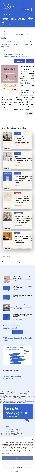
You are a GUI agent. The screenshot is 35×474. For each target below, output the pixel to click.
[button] (32, 439)
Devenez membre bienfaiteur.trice (22, 287)
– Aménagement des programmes (16, 57)
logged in (14, 262)
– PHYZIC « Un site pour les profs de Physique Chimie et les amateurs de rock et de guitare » (17, 44)
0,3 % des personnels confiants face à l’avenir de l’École (23, 140)
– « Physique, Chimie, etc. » (13, 54)
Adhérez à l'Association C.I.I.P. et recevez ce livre (22, 277)
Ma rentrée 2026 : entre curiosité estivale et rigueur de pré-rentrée (23, 219)
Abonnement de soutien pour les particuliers (22, 305)
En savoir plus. (24, 109)
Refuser (17, 462)
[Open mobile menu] (23, 3)
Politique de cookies (16, 471)
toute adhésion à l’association (27, 81)
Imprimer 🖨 (19, 61)
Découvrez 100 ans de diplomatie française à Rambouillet (23, 239)
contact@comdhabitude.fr (12, 376)
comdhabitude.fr (9, 378)
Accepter (17, 458)
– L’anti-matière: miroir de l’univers (16, 34)
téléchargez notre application (16, 402)
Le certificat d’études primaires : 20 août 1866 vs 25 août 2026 (23, 199)
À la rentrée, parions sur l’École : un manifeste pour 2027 (23, 180)
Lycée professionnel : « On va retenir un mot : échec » (23, 160)
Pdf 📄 (30, 61)
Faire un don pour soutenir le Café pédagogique (22, 296)
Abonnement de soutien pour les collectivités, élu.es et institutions (22, 315)
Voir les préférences (17, 467)
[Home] (10, 11)
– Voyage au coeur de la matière (15, 32)
